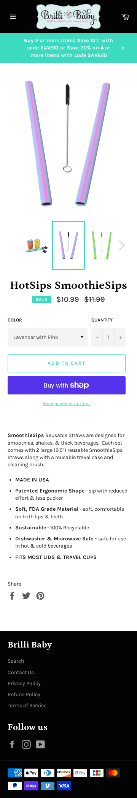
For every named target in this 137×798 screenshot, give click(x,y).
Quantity (102, 320)
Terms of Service (27, 705)
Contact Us (21, 672)
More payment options (67, 403)
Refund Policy (24, 694)
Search (16, 661)
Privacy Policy (24, 683)
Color (15, 320)
